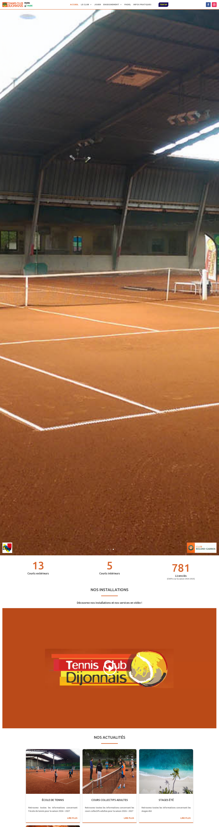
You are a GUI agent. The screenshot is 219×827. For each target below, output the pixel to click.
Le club (85, 5)
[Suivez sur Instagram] (214, 4)
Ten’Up (163, 4)
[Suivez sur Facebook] (208, 4)
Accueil (74, 5)
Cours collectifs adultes (109, 799)
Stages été (166, 799)
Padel (127, 5)
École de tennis (53, 799)
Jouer (97, 5)
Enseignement (111, 5)
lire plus (72, 818)
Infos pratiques (142, 5)
